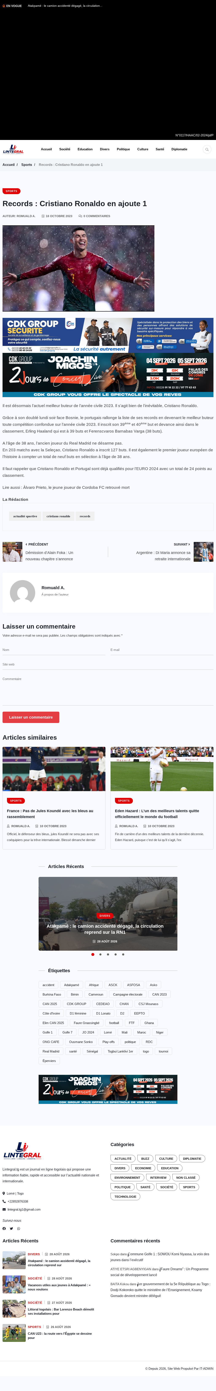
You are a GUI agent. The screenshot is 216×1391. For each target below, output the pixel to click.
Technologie (125, 1196)
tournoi (163, 1051)
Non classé (186, 1177)
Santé (160, 149)
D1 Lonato (103, 1013)
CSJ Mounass (148, 1004)
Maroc (141, 1032)
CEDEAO (103, 1004)
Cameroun (96, 994)
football (114, 1023)
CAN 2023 (159, 994)
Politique (123, 149)
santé (73, 1051)
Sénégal (92, 1051)
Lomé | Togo (15, 1193)
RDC (149, 1042)
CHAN (124, 1004)
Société (64, 149)
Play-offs (109, 1042)
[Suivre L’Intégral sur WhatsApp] (18, 1229)
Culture (142, 149)
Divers (104, 149)
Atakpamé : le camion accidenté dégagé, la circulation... (65, 5)
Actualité (123, 1158)
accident (48, 985)
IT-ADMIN (206, 1368)
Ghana (149, 1023)
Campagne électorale (127, 994)
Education (85, 149)
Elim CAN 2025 (53, 1023)
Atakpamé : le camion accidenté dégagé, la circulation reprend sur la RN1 (105, 929)
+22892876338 (17, 1201)
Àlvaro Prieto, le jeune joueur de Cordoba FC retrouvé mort (76, 487)
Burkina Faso (52, 994)
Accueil (46, 149)
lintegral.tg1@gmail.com (24, 1209)
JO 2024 (88, 1032)
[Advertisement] (194, 67)
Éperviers (49, 1061)
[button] (92, 954)
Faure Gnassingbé (86, 1023)
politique (130, 1042)
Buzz (145, 1158)
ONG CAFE (51, 1042)
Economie (143, 1168)
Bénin (75, 994)
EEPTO (139, 1013)
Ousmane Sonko (81, 1042)
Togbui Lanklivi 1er (120, 1051)
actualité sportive (25, 516)
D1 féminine (78, 1013)
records (85, 516)
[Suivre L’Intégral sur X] (11, 1229)
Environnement (127, 1177)
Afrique (94, 985)
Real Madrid (51, 1051)
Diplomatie (179, 149)
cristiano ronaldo (58, 516)
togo (146, 1051)
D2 (122, 1013)
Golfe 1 (48, 1032)
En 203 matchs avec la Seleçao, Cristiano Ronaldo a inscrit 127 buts (65, 450)
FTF (132, 1023)
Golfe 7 (67, 1032)
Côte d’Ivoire (51, 1013)
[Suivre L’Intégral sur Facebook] (4, 1229)
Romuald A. (20, 826)
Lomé (108, 1032)
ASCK (113, 985)
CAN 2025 (50, 1004)
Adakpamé (71, 985)
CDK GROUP (76, 1004)
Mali (124, 1032)
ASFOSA (133, 985)
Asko (153, 985)
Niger (159, 1032)
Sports (26, 165)
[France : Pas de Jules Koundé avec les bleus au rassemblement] (54, 769)
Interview (158, 1177)
